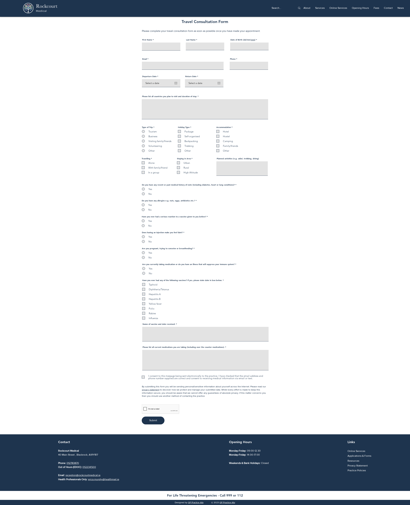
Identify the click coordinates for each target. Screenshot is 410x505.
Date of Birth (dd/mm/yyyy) (242, 40)
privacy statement (150, 389)
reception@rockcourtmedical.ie (83, 475)
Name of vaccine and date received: (159, 324)
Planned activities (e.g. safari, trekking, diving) (238, 158)
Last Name (191, 40)
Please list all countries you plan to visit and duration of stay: (169, 96)
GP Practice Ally (196, 502)
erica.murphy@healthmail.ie (103, 479)
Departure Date (150, 76)
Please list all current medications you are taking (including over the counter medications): (184, 347)
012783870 (73, 463)
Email (144, 59)
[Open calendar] (176, 83)
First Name (147, 40)
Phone (233, 59)
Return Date (192, 76)
